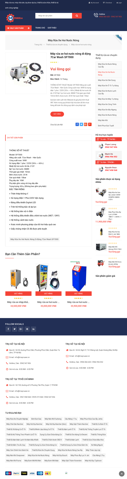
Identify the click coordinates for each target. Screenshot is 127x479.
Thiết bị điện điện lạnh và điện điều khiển (22, 440)
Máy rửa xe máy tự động (108, 99)
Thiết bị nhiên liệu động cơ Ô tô (41, 429)
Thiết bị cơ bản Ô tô (99, 424)
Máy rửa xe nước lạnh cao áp (107, 92)
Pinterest (90, 125)
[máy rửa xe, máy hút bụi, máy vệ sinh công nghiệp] (15, 18)
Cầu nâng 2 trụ (98, 455)
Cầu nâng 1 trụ (71, 419)
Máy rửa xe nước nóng (107, 115)
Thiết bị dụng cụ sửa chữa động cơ (43, 445)
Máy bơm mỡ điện (52, 461)
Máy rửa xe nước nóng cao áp (107, 65)
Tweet (81, 125)
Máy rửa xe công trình (107, 104)
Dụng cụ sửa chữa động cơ (51, 435)
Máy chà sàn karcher (14, 424)
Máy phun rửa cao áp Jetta (91, 419)
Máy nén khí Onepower (15, 455)
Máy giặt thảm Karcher (79, 424)
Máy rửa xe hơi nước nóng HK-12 (83, 302)
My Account (95, 3)
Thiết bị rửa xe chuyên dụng (43, 450)
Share (77, 125)
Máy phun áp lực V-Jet (80, 455)
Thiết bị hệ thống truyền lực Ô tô (92, 429)
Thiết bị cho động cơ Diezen (76, 435)
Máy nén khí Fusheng (53, 419)
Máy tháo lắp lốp (93, 450)
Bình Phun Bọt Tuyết (106, 126)
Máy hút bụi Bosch (60, 455)
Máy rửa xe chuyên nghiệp (17, 419)
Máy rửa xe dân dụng (106, 80)
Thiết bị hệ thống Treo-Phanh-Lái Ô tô (21, 435)
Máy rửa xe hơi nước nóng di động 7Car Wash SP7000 (34, 239)
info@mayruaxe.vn (19, 357)
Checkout (108, 3)
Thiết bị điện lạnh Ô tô (66, 429)
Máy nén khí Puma (13, 461)
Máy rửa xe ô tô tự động (108, 86)
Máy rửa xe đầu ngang (107, 110)
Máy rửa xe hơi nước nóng (106, 73)
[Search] (77, 16)
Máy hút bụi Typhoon (93, 461)
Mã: (52, 75)
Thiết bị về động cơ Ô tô (16, 429)
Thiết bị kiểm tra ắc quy (15, 445)
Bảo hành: (55, 79)
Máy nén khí (103, 120)
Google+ (85, 125)
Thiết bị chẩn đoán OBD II (52, 440)
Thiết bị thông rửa (98, 435)
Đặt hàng (57, 114)
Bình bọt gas (36, 419)
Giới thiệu (52, 28)
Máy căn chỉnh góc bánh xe (17, 450)
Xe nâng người (97, 445)
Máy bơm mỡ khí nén (33, 461)
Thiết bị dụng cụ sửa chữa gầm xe (74, 445)
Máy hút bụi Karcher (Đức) (56, 424)
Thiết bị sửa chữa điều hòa (93, 440)
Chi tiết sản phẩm (15, 138)
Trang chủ (40, 28)
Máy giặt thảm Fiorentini (71, 461)
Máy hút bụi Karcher (34, 424)
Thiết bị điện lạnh (72, 440)
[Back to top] (122, 474)
